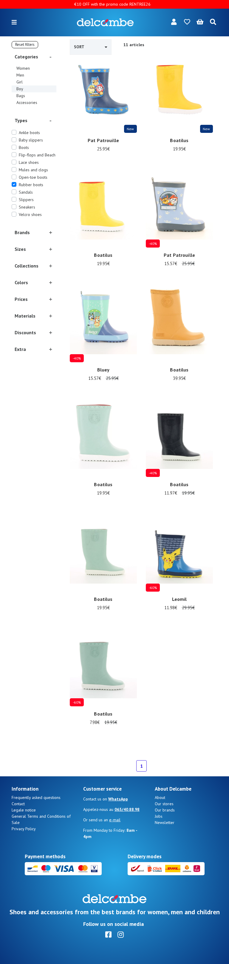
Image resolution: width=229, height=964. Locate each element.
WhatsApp (118, 799)
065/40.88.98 (127, 809)
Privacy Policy (24, 828)
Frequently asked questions (36, 797)
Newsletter (164, 822)
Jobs (159, 816)
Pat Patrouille (103, 140)
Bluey (103, 370)
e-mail (114, 819)
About (160, 797)
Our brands (165, 810)
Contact (18, 803)
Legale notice (24, 810)
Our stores (164, 803)
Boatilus (179, 140)
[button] (34, 56)
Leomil (179, 599)
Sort (79, 46)
